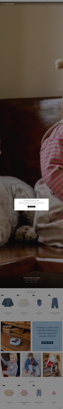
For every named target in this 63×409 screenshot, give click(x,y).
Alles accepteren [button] (31, 206)
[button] (31, 208)
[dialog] (31, 204)
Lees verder (37, 204)
